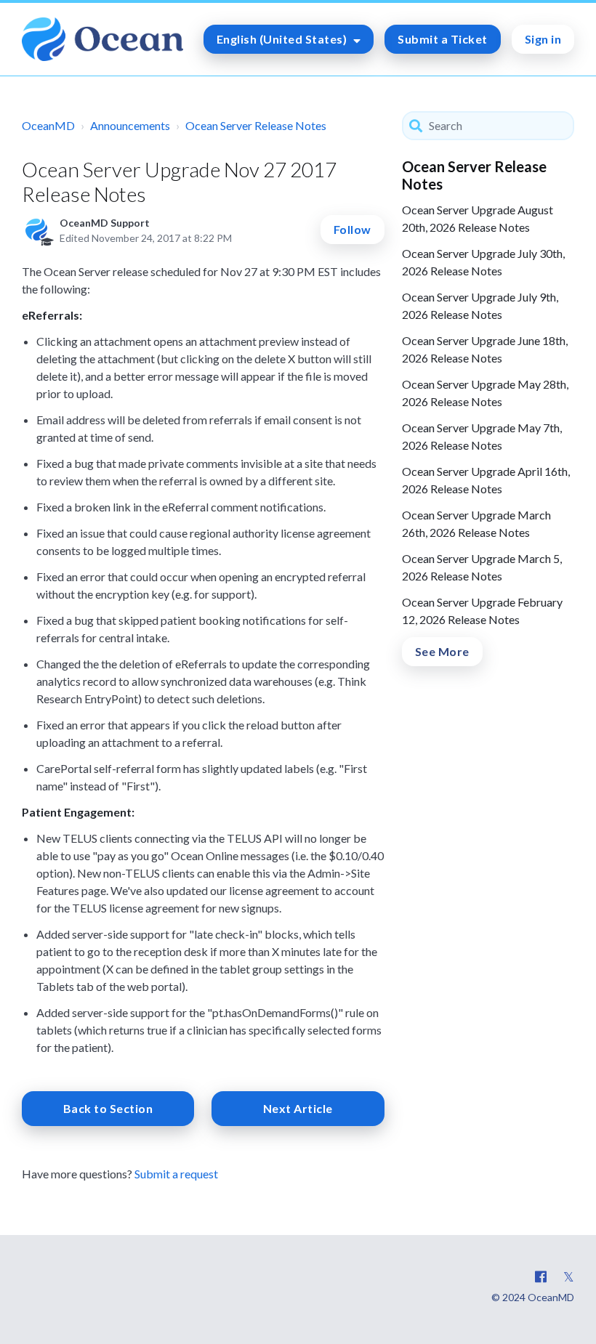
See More (442, 651)
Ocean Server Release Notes (255, 125)
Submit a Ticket (443, 39)
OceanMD (48, 125)
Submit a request (176, 1174)
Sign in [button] (543, 39)
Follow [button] (352, 229)
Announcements (130, 125)
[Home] (102, 39)
